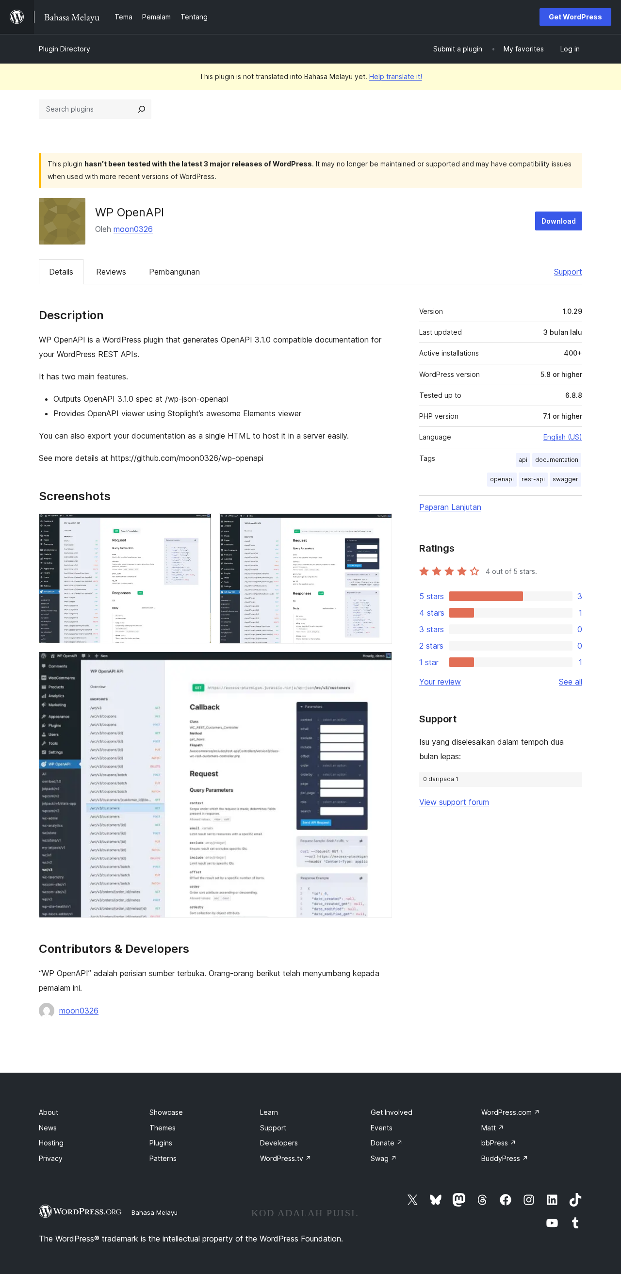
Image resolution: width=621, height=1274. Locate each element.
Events (381, 1128)
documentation (556, 459)
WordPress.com (510, 1112)
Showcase (166, 1112)
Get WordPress (575, 17)
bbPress (498, 1143)
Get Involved (391, 1112)
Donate (387, 1143)
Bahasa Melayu (154, 1212)
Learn (269, 1112)
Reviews (111, 272)
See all (570, 681)
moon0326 (133, 229)
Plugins (160, 1143)
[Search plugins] (141, 109)
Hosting (51, 1143)
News (48, 1128)
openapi (502, 479)
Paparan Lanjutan (450, 507)
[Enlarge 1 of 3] (198, 526)
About (48, 1112)
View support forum (454, 802)
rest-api (533, 479)
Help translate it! (395, 76)
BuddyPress (504, 1158)
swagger (565, 479)
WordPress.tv (285, 1158)
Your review (440, 681)
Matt (492, 1128)
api (523, 459)
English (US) (562, 437)
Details (61, 272)
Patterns (163, 1158)
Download (558, 221)
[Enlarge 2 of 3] (379, 526)
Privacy (51, 1158)
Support (568, 272)
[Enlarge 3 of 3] (379, 665)
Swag (384, 1158)
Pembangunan (174, 272)
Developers (279, 1143)
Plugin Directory (64, 49)
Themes (162, 1128)
